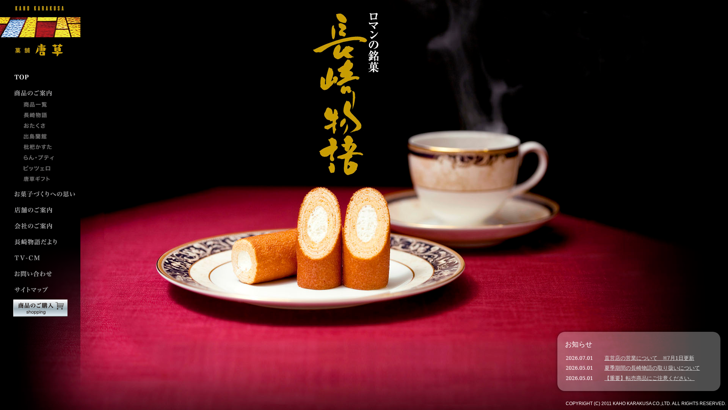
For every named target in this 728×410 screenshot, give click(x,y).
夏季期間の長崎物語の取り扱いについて (652, 367)
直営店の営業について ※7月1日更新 (649, 357)
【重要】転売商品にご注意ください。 (649, 378)
